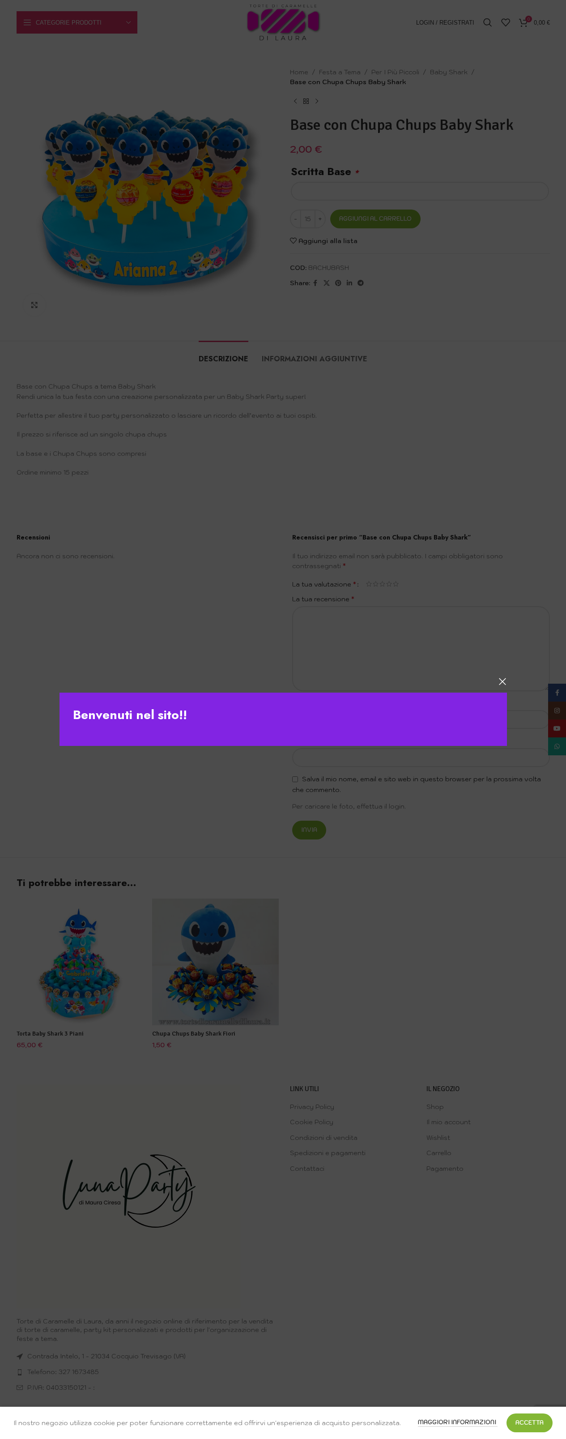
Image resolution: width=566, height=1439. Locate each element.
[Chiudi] (502, 681)
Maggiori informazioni (458, 1422)
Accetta (529, 1422)
